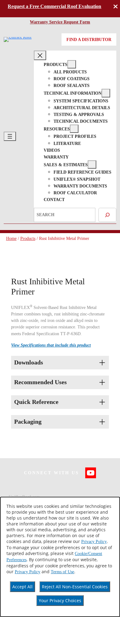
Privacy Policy (94, 541)
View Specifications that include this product (51, 345)
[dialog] (60, 557)
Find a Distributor (88, 39)
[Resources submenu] (74, 129)
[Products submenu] (71, 64)
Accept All (22, 587)
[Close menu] (40, 55)
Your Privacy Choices (60, 600)
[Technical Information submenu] (106, 93)
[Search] (107, 215)
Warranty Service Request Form (60, 21)
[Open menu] (10, 136)
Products (27, 238)
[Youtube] (90, 472)
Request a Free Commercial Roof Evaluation (54, 6)
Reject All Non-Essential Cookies (75, 587)
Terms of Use (62, 572)
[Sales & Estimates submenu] (92, 164)
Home (11, 238)
